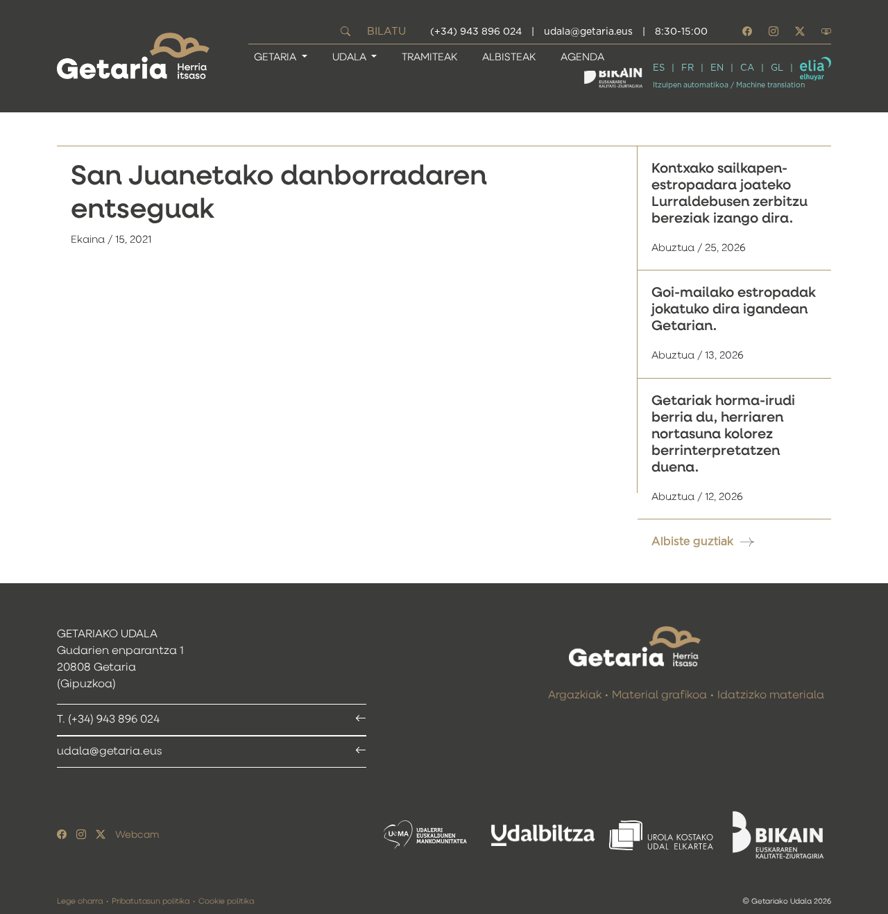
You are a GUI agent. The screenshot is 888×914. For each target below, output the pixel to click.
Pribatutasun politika (150, 901)
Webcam (137, 835)
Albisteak (509, 57)
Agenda (582, 57)
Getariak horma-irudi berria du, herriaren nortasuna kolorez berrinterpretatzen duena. (723, 434)
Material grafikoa (659, 695)
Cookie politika (226, 901)
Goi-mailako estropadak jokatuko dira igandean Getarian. (733, 309)
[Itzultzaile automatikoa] (815, 68)
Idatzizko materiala (770, 695)
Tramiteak (429, 57)
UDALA (350, 57)
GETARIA (276, 57)
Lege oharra (80, 901)
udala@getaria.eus (588, 32)
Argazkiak (574, 695)
